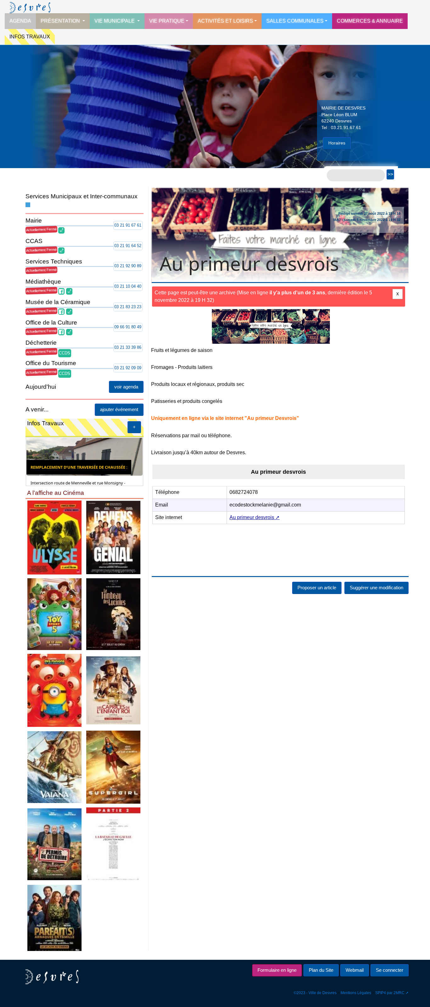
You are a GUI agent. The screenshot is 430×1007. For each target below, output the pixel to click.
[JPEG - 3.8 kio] (114, 843)
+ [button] (134, 427)
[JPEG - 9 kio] (114, 537)
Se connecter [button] (389, 970)
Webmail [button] (355, 970)
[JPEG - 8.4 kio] (54, 917)
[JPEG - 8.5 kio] (54, 537)
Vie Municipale (115, 21)
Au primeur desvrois (251, 517)
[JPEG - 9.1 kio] (54, 766)
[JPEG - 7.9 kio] (54, 689)
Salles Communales (295, 21)
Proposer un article (316, 587)
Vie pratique (166, 21)
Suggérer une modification (376, 587)
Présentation (61, 21)
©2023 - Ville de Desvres (315, 993)
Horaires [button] (336, 142)
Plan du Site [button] (321, 970)
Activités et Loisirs (225, 21)
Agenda (20, 21)
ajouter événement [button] (119, 409)
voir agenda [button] (126, 386)
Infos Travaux (29, 36)
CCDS (64, 353)
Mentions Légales (356, 993)
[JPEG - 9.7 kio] (54, 613)
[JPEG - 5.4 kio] (114, 613)
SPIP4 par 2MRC (390, 993)
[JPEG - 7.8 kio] (114, 766)
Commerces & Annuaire (370, 21)
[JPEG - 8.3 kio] (54, 843)
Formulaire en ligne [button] (277, 970)
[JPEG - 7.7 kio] (114, 689)
